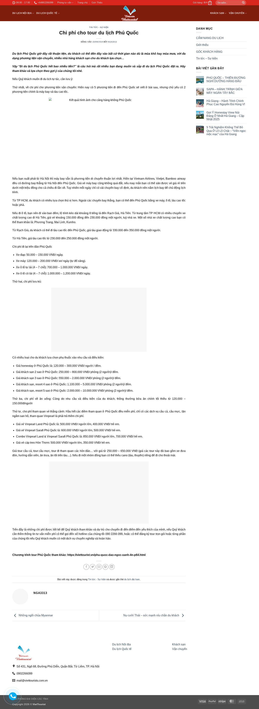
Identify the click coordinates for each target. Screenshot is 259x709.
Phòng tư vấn (64, 2)
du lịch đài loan (132, 579)
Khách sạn (217, 13)
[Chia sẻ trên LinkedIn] (112, 567)
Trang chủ (82, 2)
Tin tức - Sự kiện (99, 27)
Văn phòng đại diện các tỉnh (30, 699)
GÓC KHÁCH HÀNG (209, 51)
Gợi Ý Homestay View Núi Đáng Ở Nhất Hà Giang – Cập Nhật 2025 (225, 116)
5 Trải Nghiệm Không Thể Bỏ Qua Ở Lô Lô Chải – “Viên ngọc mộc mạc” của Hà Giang (226, 131)
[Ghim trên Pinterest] (105, 567)
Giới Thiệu (97, 2)
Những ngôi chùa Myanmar (35, 615)
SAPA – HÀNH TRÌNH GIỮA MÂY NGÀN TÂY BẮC (224, 91)
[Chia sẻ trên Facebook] (86, 567)
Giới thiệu (202, 44)
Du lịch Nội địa (22, 13)
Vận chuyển (236, 13)
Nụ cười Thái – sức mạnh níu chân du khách (151, 615)
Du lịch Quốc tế (46, 13)
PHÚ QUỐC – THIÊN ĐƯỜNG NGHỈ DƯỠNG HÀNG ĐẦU (225, 79)
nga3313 (112, 42)
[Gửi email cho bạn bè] (99, 567)
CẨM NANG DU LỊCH (210, 37)
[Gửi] (243, 2)
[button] (202, 2)
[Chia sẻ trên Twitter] (92, 567)
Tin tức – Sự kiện (207, 58)
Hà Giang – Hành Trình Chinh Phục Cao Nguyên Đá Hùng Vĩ (225, 102)
